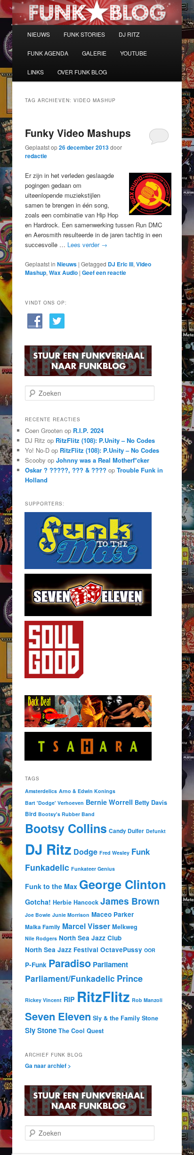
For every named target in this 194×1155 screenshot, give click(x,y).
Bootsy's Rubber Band (66, 814)
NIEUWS (38, 34)
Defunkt (156, 830)
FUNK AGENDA (47, 53)
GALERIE (94, 53)
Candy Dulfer (126, 831)
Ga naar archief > (48, 1065)
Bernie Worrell (109, 802)
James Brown (130, 900)
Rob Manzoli (147, 999)
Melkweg (124, 926)
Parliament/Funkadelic (70, 978)
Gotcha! (38, 901)
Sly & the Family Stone (125, 1018)
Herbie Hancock (75, 902)
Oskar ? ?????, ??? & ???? (65, 469)
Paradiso (69, 963)
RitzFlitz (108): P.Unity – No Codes (105, 440)
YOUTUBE (133, 53)
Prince (130, 978)
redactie (36, 156)
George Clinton (122, 884)
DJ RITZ (129, 34)
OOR (149, 950)
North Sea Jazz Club (90, 937)
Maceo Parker (112, 914)
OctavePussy (121, 949)
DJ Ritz (48, 849)
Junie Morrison (70, 914)
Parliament (110, 964)
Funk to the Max (51, 886)
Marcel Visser (86, 926)
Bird (30, 814)
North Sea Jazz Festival (61, 949)
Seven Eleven (58, 1016)
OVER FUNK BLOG (82, 72)
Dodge (85, 851)
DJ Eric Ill (120, 264)
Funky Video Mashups (78, 133)
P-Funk (36, 964)
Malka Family (42, 927)
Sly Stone (41, 1030)
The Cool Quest (81, 1031)
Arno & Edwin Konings (87, 790)
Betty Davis (151, 802)
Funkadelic (47, 867)
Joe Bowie (37, 914)
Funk (140, 851)
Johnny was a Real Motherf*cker (102, 460)
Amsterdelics (41, 790)
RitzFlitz (103, 996)
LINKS (35, 72)
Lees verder (87, 244)
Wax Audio (63, 272)
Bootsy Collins (66, 828)
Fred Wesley (114, 852)
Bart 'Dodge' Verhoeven (54, 802)
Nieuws (67, 264)
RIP (69, 999)
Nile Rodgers (41, 938)
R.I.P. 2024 (88, 430)
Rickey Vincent (43, 999)
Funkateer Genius (93, 868)
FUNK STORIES (84, 34)
